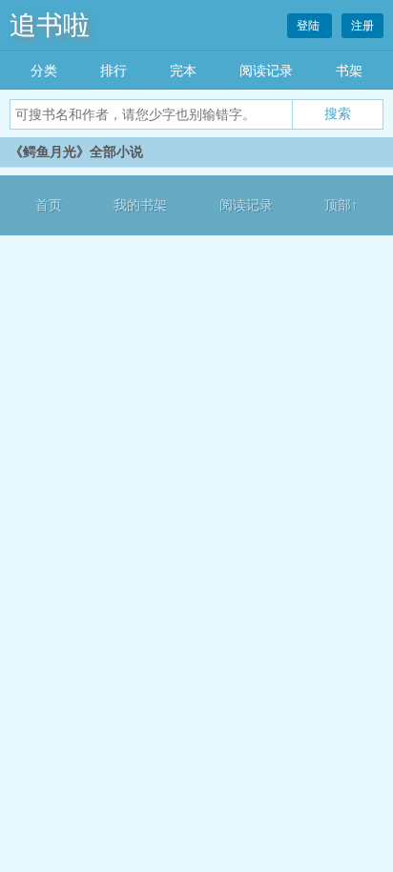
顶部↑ (341, 205)
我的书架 (140, 205)
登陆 (309, 25)
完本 (183, 71)
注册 (362, 25)
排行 (113, 71)
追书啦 (50, 25)
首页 (48, 205)
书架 (349, 71)
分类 (44, 71)
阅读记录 (266, 71)
